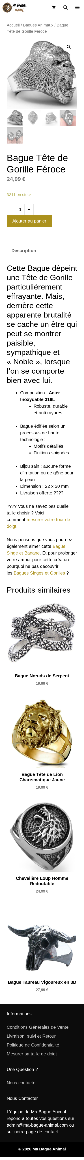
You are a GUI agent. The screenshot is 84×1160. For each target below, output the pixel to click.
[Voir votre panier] (54, 7)
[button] (65, 7)
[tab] (42, 250)
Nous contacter (22, 1082)
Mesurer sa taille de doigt (32, 1053)
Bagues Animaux (38, 25)
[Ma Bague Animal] (14, 7)
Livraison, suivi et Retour (31, 1036)
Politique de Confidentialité (33, 1045)
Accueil (13, 25)
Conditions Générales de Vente (38, 1027)
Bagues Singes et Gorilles (39, 573)
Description (23, 250)
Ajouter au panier (29, 221)
